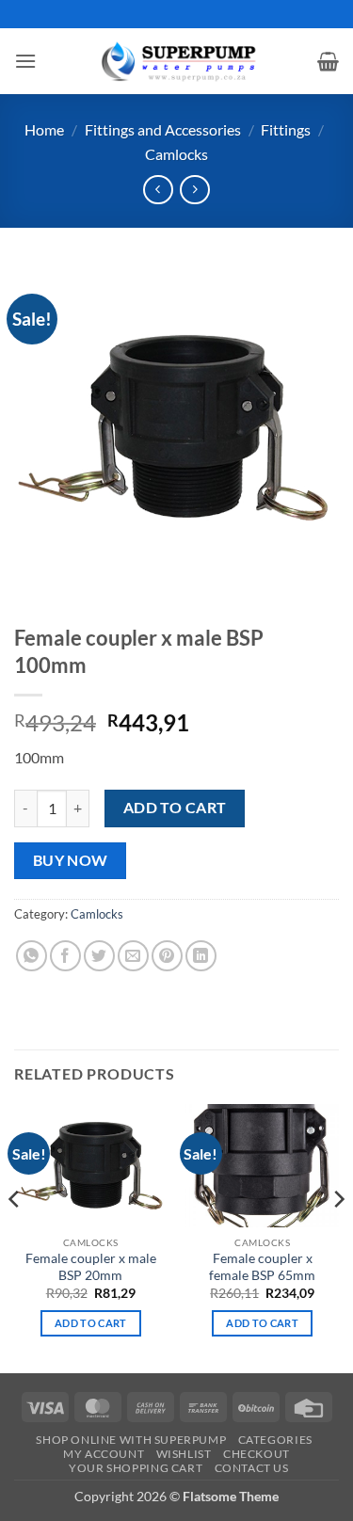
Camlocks (176, 154)
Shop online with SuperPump (131, 1440)
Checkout (256, 1454)
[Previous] (15, 1236)
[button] (25, 61)
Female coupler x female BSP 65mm (262, 1267)
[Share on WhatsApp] (31, 955)
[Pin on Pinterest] (167, 955)
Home (44, 129)
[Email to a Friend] (133, 955)
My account (103, 1454)
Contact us (252, 1468)
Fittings (286, 129)
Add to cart (175, 807)
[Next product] (157, 189)
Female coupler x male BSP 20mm (90, 1267)
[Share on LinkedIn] (201, 955)
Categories (275, 1440)
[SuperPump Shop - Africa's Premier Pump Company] (177, 61)
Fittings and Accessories (163, 129)
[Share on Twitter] (99, 955)
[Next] (338, 1236)
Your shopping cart (135, 1468)
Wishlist (184, 1454)
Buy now (70, 860)
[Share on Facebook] (65, 955)
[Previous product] (194, 189)
